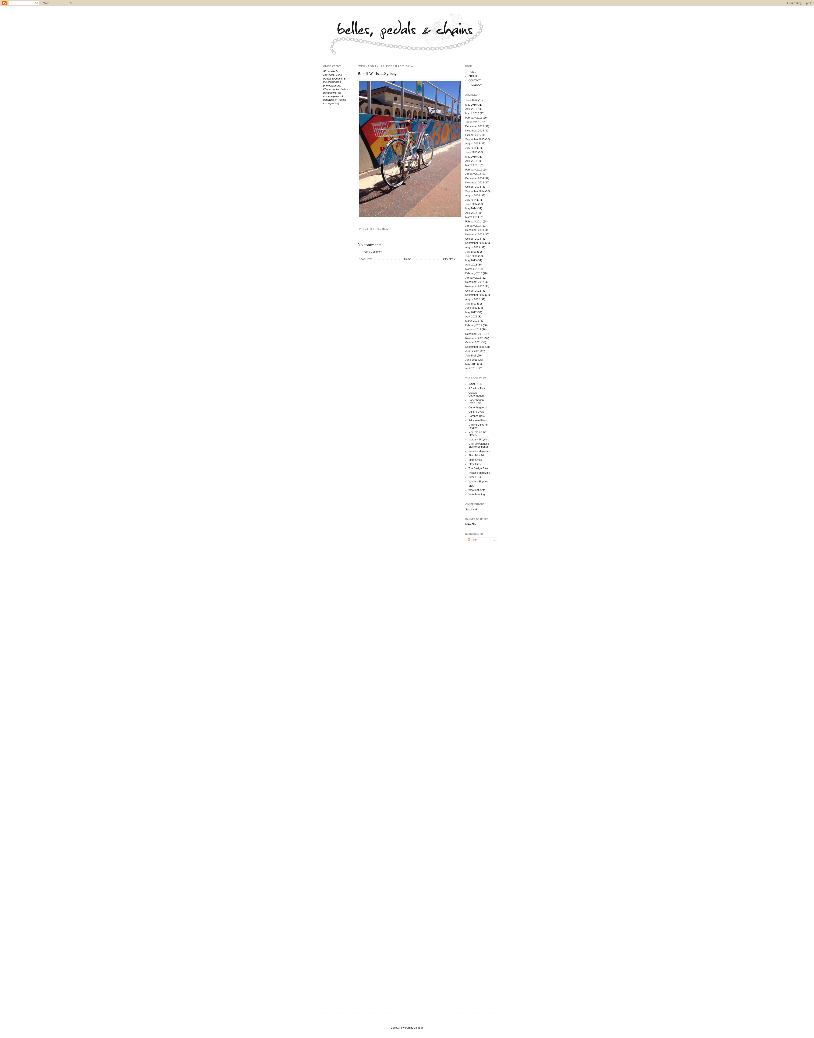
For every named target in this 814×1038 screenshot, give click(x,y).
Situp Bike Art (476, 455)
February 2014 (473, 221)
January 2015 (473, 173)
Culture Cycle (476, 411)
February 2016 (473, 117)
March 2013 (472, 269)
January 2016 (473, 122)
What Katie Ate (476, 490)
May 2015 (471, 156)
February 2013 (473, 273)
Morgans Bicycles (478, 439)
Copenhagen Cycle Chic (476, 402)
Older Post (449, 259)
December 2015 (474, 126)
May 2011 (471, 364)
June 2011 (471, 359)
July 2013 (471, 251)
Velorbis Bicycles (478, 481)
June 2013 (471, 256)
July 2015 (471, 148)
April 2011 (471, 368)
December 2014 (474, 178)
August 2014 (472, 195)
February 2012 (473, 325)
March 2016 (472, 113)
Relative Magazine (479, 451)
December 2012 (474, 282)
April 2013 (471, 264)
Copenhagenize (477, 407)
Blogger (418, 1027)
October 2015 (473, 135)
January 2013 (473, 277)
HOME (472, 71)
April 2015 (471, 160)
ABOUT (472, 76)
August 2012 (472, 299)
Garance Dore (476, 416)
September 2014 (475, 191)
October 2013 (473, 238)
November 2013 (474, 234)
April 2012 (471, 316)
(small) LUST (476, 384)
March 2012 (472, 320)
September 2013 (475, 243)
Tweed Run (475, 477)
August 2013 (472, 247)
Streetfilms (474, 464)
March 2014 (472, 217)
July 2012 (471, 303)
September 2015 (475, 139)
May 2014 (471, 208)
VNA (471, 485)
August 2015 (472, 143)
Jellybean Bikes (477, 420)
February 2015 (473, 169)
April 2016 (471, 109)
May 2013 (471, 260)
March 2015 (472, 165)
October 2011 (473, 342)
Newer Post (365, 259)
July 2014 (471, 199)
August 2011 (472, 351)
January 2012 (473, 329)
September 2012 (475, 294)
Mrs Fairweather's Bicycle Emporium (478, 445)
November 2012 (474, 286)
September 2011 (474, 346)
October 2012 (473, 290)
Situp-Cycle (475, 459)
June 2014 (471, 204)
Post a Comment (372, 251)
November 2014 (474, 182)
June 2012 (471, 307)
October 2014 (473, 186)
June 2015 (471, 152)
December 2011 (474, 333)
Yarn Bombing (476, 494)
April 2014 (471, 212)
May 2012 (471, 312)
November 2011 (474, 338)
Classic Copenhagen (476, 394)
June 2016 (471, 100)
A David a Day (476, 388)
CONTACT (474, 80)
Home (407, 259)
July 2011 (470, 355)
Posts (473, 540)
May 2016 (471, 104)
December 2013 (474, 230)
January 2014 (473, 225)
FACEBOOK (475, 84)
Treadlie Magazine (479, 472)
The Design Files (478, 468)
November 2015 (474, 130)
